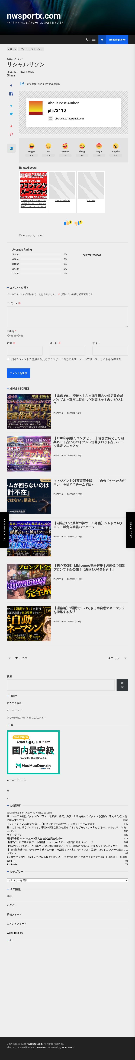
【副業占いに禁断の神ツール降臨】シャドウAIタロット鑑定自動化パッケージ (88, 525)
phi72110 (11, 72)
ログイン (12, 905)
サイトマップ (14, 834)
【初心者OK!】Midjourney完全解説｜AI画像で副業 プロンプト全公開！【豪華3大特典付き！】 (89, 567)
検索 (9, 676)
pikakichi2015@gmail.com (69, 118)
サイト (96, 343)
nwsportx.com (34, 16)
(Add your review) (91, 255)
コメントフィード (17, 923)
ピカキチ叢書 (14, 702)
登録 (9, 896)
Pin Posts (12, 864)
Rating (11, 331)
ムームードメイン (17, 779)
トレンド (30, 235)
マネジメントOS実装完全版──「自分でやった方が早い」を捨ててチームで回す (89, 482)
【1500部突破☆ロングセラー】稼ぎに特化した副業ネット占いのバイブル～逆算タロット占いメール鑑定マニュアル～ (88, 442)
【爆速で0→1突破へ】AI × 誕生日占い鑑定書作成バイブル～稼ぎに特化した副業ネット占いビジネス (88, 399)
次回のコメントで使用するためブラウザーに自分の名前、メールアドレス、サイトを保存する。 (67, 359)
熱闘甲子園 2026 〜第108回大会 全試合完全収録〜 (35, 838)
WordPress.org (15, 932)
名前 (11, 343)
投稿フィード (14, 914)
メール (55, 343)
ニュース (39, 235)
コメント (14, 303)
